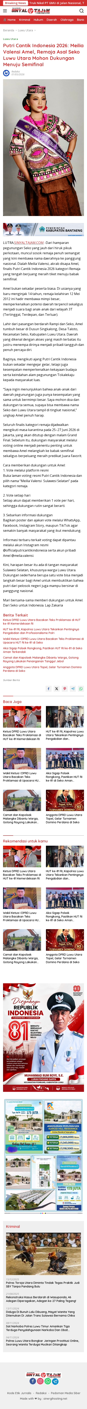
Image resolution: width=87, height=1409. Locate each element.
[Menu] (5, 10)
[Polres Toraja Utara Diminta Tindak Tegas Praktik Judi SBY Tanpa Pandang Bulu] (43, 1254)
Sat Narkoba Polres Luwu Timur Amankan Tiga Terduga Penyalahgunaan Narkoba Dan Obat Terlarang (38, 1328)
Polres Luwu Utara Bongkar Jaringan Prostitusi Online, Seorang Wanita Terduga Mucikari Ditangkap (42, 1342)
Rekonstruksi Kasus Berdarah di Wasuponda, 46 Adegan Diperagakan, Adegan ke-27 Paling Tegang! (41, 1299)
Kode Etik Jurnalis (19, 1393)
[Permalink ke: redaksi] (6, 73)
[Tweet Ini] (57, 689)
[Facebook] (33, 1381)
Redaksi (41, 1393)
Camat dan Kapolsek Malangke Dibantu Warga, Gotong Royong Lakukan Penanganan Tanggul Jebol (41, 659)
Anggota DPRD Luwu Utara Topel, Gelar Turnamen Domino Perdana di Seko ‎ (42, 669)
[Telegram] (55, 1381)
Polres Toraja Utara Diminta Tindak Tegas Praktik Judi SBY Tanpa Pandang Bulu (43, 1284)
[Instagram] (40, 1381)
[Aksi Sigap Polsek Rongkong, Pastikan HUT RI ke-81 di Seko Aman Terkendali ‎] (65, 758)
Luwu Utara (10, 39)
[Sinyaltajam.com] (30, 11)
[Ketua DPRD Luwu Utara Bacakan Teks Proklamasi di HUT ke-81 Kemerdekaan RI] (22, 717)
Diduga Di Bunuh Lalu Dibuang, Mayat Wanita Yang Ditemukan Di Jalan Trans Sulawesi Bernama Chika (40, 1313)
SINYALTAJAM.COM (29, 242)
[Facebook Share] (49, 689)
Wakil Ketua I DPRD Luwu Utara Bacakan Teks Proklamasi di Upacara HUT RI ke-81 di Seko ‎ (43, 640)
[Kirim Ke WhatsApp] (81, 689)
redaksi (16, 71)
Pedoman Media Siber (66, 1393)
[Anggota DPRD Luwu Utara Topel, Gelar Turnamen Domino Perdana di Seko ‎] (65, 800)
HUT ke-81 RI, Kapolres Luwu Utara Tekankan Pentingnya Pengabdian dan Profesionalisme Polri (41, 631)
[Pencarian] (81, 11)
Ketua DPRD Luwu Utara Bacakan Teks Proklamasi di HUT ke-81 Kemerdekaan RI (42, 621)
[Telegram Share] (73, 689)
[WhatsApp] (48, 1381)
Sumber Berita (11, 680)
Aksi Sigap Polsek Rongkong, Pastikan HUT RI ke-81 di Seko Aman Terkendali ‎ (42, 650)
